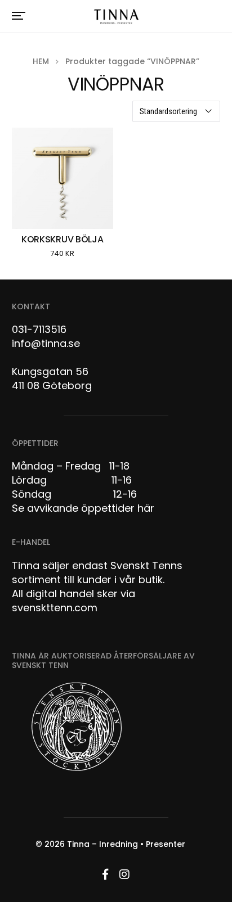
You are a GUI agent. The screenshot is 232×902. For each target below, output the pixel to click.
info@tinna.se (46, 343)
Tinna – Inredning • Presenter (126, 844)
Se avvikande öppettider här (83, 508)
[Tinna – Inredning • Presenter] (116, 17)
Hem (41, 61)
